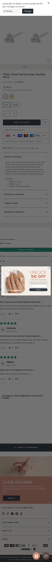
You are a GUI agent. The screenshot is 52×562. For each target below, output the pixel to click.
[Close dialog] (49, 268)
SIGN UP (38, 289)
